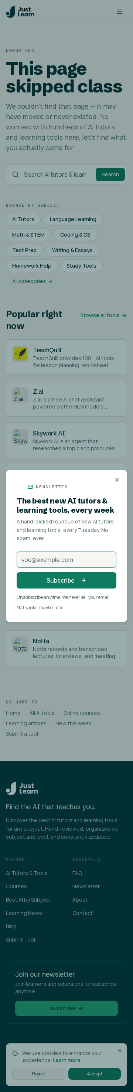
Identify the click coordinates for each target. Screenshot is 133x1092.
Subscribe (61, 580)
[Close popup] (117, 480)
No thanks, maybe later (40, 608)
